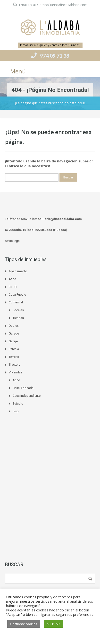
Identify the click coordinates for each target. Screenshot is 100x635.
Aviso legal (12, 241)
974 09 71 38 (54, 56)
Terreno (14, 357)
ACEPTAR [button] (53, 624)
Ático (12, 279)
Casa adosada (23, 388)
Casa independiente (27, 395)
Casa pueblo (17, 294)
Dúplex (13, 325)
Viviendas (15, 372)
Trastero (14, 364)
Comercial (16, 302)
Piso (16, 411)
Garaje (13, 341)
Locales (18, 310)
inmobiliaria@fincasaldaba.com (63, 4)
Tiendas (18, 318)
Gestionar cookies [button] (23, 624)
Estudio (18, 403)
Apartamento (18, 271)
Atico (16, 380)
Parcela (14, 349)
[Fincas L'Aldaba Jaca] (50, 28)
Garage (14, 333)
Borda (13, 287)
